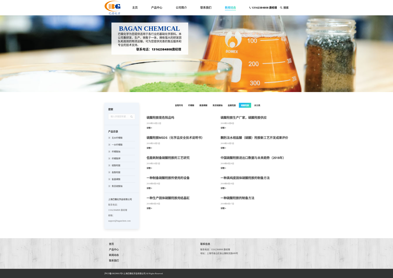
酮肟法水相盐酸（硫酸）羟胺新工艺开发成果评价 (254, 138)
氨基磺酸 (203, 105)
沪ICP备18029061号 (113, 273)
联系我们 (114, 260)
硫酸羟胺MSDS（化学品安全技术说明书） (175, 138)
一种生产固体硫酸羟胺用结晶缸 (168, 198)
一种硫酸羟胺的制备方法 (237, 198)
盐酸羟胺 (232, 105)
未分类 (257, 105)
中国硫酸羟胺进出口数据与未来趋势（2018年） (253, 158)
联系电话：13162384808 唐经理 (215, 249)
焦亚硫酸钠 (218, 105)
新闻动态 (114, 255)
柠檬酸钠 (116, 152)
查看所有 (179, 105)
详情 (149, 128)
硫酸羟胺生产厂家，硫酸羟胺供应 (244, 118)
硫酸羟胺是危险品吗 (160, 118)
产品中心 (114, 249)
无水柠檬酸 (117, 138)
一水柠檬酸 (117, 145)
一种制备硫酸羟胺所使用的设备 (168, 178)
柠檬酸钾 (116, 158)
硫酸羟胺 (245, 105)
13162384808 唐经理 (264, 7)
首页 (111, 244)
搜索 (286, 7)
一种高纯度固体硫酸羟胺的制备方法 (245, 178)
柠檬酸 (191, 105)
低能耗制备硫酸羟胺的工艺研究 (168, 158)
